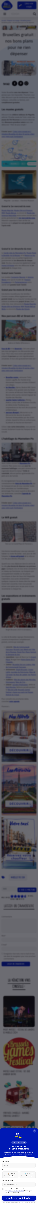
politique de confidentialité (16, 1191)
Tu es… (4, 1170)
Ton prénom (5, 1161)
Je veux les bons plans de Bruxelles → (19, 1198)
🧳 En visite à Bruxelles (29, 1175)
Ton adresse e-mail (8, 1180)
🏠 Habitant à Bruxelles (11, 1175)
